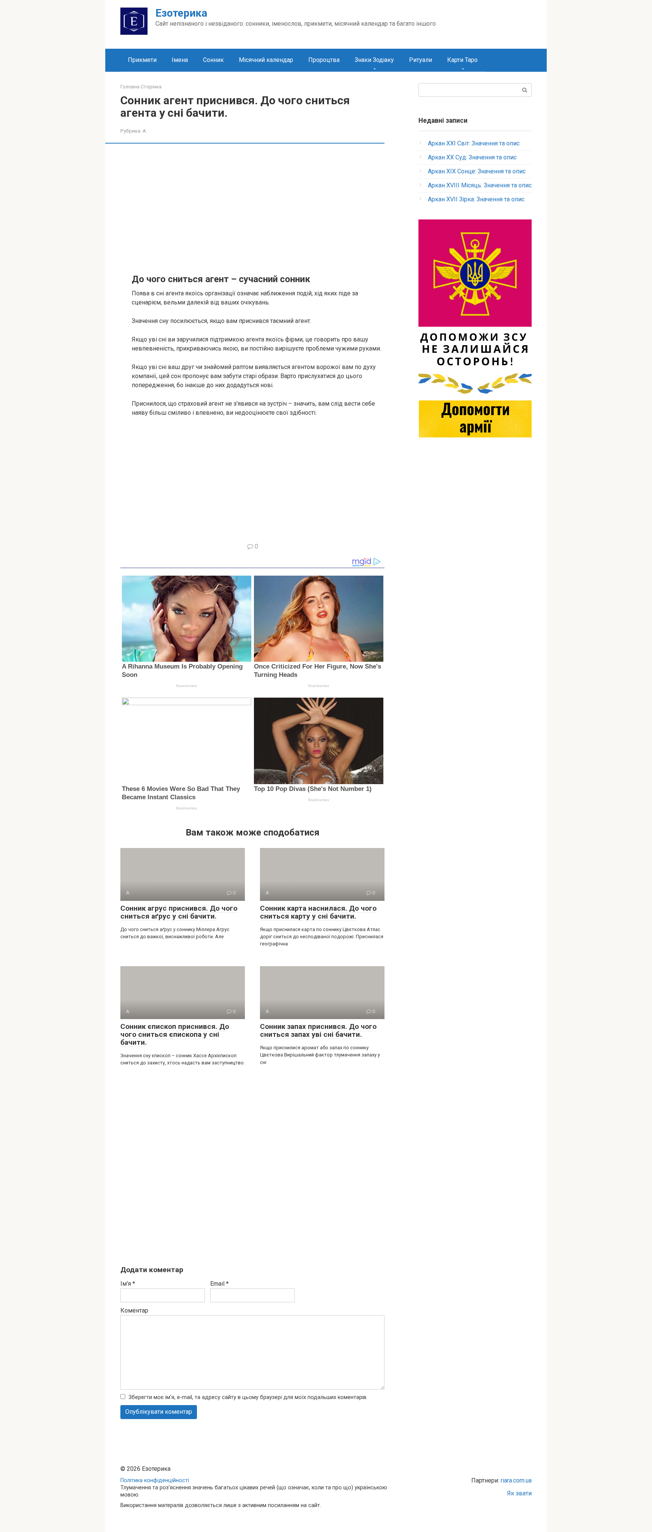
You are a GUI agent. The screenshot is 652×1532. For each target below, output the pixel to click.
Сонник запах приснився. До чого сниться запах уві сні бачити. (318, 1030)
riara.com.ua (516, 1480)
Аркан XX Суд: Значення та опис (472, 157)
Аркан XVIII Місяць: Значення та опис (480, 185)
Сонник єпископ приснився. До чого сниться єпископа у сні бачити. (174, 1034)
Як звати (519, 1493)
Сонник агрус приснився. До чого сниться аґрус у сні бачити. (178, 912)
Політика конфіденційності (154, 1480)
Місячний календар (266, 59)
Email (219, 1283)
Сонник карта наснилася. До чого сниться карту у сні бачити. (318, 912)
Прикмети (142, 59)
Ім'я (127, 1283)
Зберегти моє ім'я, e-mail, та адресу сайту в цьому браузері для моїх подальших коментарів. (248, 1397)
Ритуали (420, 59)
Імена (180, 59)
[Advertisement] (258, 208)
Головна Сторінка (140, 87)
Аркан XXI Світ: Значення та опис (474, 143)
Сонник (213, 59)
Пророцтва (324, 59)
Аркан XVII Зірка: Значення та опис (476, 199)
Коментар (134, 1310)
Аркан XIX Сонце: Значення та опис (477, 171)
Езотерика (181, 13)
